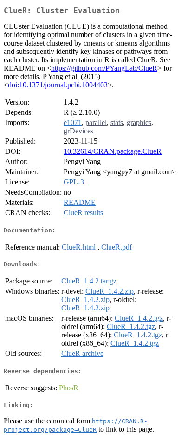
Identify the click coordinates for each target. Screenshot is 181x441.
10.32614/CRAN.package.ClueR (113, 151)
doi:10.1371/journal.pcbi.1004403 (58, 85)
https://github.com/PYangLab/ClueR (104, 68)
